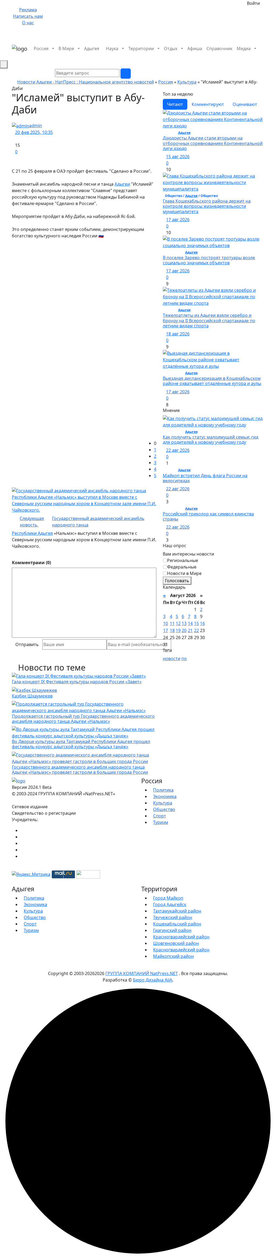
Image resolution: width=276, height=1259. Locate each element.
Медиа (244, 48)
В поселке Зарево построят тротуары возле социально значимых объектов (209, 260)
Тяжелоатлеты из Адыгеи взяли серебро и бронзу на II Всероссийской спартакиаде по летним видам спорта (209, 320)
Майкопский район (173, 956)
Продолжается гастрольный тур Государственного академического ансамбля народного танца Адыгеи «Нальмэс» (83, 718)
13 (184, 623)
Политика (163, 790)
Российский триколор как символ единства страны (208, 516)
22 (196, 630)
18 (172, 630)
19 (178, 630)
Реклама (28, 10)
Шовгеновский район (176, 943)
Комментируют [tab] (208, 104)
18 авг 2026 (177, 334)
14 (190, 623)
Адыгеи (122, 184)
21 (190, 630)
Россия (41, 48)
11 (172, 623)
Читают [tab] (175, 104)
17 (165, 630)
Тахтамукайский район (177, 911)
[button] (262, 55)
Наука (112, 48)
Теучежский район (172, 917)
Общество (164, 809)
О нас (28, 23)
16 (202, 623)
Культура (186, 82)
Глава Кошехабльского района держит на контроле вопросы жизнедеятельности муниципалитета (207, 206)
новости (171, 658)
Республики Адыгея (32, 533)
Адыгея (91, 48)
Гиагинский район (172, 930)
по (184, 658)
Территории (141, 48)
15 (196, 623)
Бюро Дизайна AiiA (152, 980)
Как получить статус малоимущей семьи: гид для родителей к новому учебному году (210, 439)
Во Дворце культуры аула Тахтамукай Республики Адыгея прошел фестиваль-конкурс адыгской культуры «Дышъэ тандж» (81, 744)
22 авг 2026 (177, 450)
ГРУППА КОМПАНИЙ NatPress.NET (141, 973)
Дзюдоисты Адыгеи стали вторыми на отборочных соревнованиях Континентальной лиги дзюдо (213, 143)
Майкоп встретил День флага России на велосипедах (205, 478)
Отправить (27, 644)
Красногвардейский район (181, 937)
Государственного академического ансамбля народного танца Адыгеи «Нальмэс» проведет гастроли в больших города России (80, 769)
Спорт (159, 816)
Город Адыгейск (169, 904)
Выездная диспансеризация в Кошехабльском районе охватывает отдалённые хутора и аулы (212, 380)
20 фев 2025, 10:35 (34, 132)
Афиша (194, 48)
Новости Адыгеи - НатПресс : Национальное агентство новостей (85, 82)
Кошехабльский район (177, 924)
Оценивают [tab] (245, 104)
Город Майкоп (168, 898)
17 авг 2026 (177, 220)
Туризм (160, 822)
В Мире (66, 48)
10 (165, 623)
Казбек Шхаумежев (32, 696)
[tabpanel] (213, 259)
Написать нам (28, 16)
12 (178, 623)
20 (184, 630)
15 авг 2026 (177, 156)
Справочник (219, 48)
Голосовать (177, 581)
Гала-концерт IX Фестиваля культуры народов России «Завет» (77, 682)
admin (35, 126)
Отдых (170, 48)
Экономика (165, 796)
